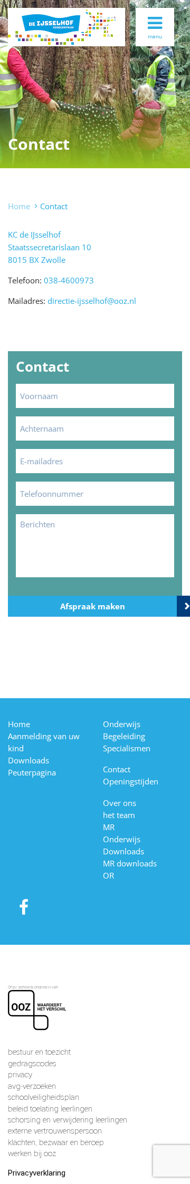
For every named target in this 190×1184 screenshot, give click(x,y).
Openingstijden (130, 781)
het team (119, 815)
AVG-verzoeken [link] (32, 1086)
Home (19, 206)
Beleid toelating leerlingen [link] (50, 1109)
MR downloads (130, 863)
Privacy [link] (20, 1074)
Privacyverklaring (36, 1173)
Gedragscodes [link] (32, 1063)
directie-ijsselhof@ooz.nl (92, 300)
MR (109, 827)
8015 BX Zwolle (36, 259)
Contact (116, 769)
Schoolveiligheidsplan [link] (43, 1097)
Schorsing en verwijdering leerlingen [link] (67, 1120)
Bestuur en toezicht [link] (39, 1052)
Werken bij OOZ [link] (32, 1153)
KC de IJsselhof (34, 234)
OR (108, 875)
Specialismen (126, 748)
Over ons (119, 803)
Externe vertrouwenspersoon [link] (55, 1131)
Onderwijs (121, 724)
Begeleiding (124, 736)
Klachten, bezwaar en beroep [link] (56, 1142)
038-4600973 (69, 280)
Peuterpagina (32, 772)
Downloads (28, 760)
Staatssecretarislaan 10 (49, 247)
